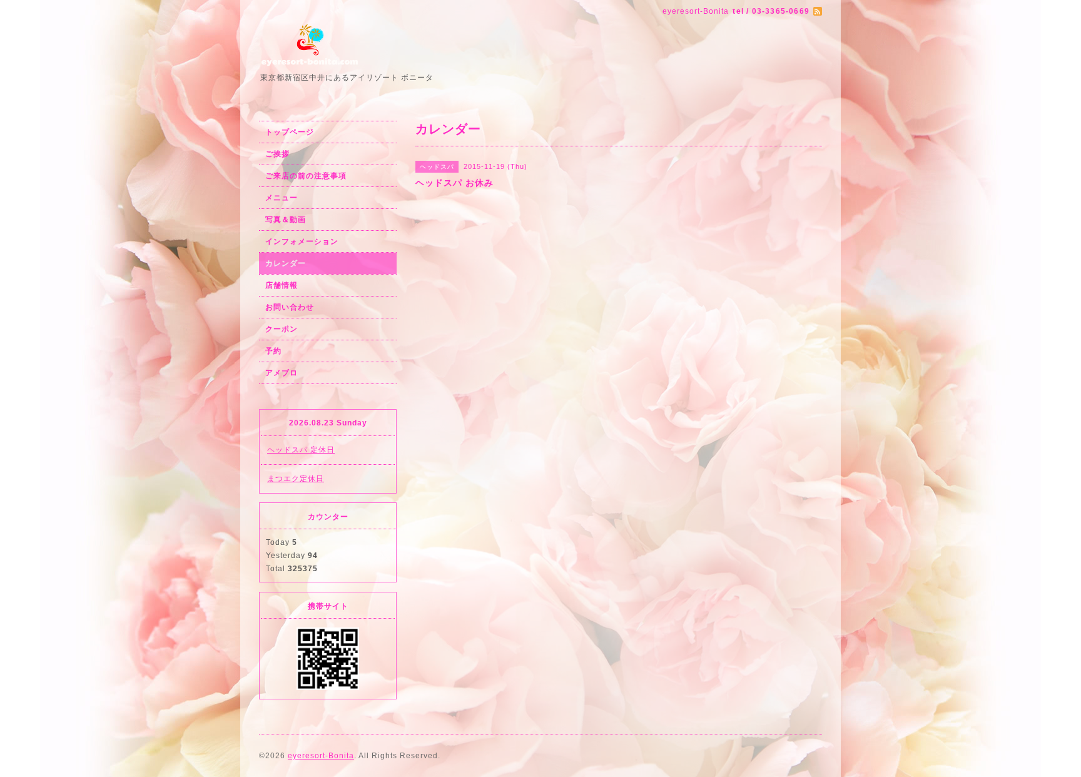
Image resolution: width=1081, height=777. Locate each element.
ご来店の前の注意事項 (306, 175)
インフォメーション (301, 241)
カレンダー (285, 263)
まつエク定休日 (295, 478)
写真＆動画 (285, 219)
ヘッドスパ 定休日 (301, 449)
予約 (273, 351)
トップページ (289, 132)
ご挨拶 (277, 154)
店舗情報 (281, 285)
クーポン (281, 329)
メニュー (281, 197)
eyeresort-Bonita (321, 755)
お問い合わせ (289, 307)
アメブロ (281, 372)
